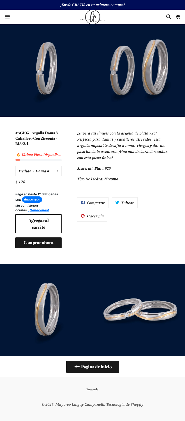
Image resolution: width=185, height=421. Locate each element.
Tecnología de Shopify (124, 404)
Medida (25, 171)
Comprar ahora (38, 243)
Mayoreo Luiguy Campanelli (80, 404)
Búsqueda (92, 389)
